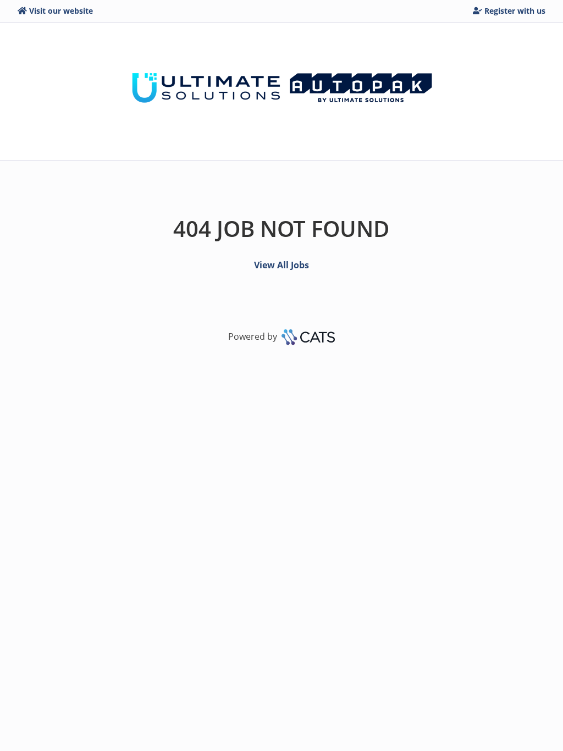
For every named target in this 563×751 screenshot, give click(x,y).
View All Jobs (281, 265)
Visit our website (61, 10)
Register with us (514, 10)
